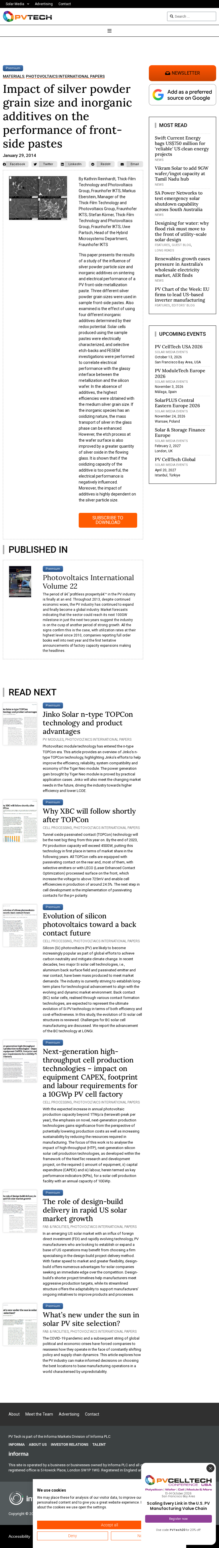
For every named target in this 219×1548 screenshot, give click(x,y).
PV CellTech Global (175, 459)
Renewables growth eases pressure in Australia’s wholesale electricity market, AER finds (182, 267)
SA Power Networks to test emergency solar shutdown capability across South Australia (178, 201)
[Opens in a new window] (19, 1453)
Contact (64, 4)
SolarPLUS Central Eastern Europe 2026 (177, 402)
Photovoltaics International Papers (65, 76)
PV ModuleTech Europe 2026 (180, 373)
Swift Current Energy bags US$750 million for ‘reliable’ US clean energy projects (182, 146)
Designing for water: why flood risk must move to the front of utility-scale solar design (182, 231)
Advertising (44, 4)
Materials (13, 76)
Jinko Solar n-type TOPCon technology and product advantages (88, 723)
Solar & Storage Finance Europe (180, 432)
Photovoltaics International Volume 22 (88, 582)
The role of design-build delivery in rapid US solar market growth (85, 1210)
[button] (16, 164)
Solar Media (15, 4)
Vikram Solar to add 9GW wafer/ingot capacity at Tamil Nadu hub (181, 173)
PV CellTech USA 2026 (178, 346)
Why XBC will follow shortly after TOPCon (89, 815)
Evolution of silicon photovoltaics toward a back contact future (89, 924)
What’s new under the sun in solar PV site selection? (91, 1319)
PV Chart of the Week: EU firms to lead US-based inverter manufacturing (182, 294)
